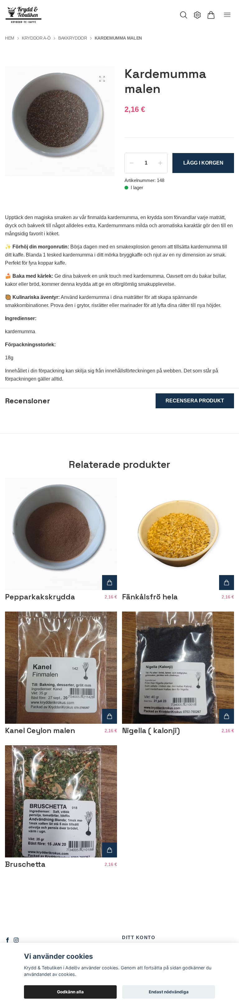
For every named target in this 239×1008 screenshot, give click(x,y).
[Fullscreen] (102, 78)
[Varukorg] (211, 15)
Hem (9, 38)
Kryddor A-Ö (36, 38)
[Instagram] (16, 940)
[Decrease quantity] (131, 163)
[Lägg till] (109, 582)
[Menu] (227, 15)
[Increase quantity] (160, 163)
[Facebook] (7, 940)
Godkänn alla (70, 991)
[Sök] (183, 15)
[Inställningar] (197, 15)
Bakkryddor (72, 38)
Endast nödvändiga (169, 991)
